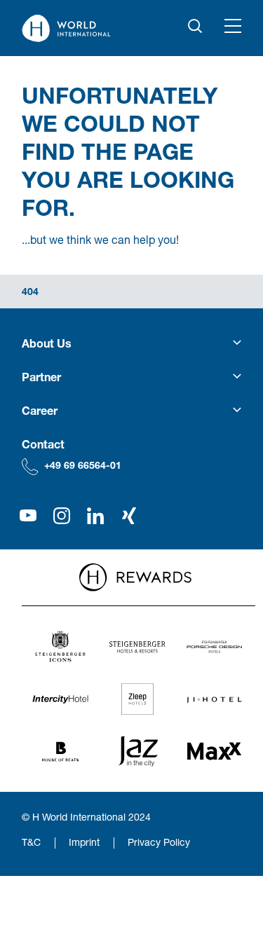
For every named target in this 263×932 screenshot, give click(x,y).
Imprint (84, 842)
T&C (31, 842)
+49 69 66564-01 (82, 465)
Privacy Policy (159, 842)
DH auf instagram (61, 515)
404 (30, 291)
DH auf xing (129, 515)
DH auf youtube (28, 515)
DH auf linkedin (95, 515)
